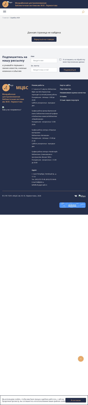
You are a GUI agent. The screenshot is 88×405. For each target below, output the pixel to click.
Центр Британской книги (23, 274)
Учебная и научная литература (23, 297)
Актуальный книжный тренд (22, 340)
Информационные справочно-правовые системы (30, 305)
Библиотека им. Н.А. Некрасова (25, 243)
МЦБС (9, 379)
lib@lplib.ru (40, 182)
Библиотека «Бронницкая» (23, 250)
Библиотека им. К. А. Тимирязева (26, 224)
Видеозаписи (12, 361)
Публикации (12, 374)
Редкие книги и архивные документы (25, 302)
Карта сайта (65, 85)
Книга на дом (16, 335)
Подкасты (11, 363)
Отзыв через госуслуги (69, 100)
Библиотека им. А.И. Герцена (24, 245)
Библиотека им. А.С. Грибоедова (26, 235)
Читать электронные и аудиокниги (24, 338)
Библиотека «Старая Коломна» (28, 240)
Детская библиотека (21, 253)
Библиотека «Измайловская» (24, 237)
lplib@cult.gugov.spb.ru (39, 185)
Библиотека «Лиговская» (23, 232)
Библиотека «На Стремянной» (28, 229)
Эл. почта (35, 66)
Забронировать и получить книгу (24, 333)
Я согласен (76, 400)
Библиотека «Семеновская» (24, 248)
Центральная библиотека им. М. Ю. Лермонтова (35, 221)
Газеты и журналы (18, 299)
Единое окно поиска (19, 284)
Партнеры (11, 389)
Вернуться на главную (44, 39)
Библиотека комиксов (25, 276)
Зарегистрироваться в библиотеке (24, 328)
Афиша (10, 353)
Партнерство (65, 89)
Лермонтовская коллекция (25, 310)
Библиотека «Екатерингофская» (29, 226)
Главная (5, 18)
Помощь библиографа (20, 330)
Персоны (10, 356)
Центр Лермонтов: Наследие (27, 260)
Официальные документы (17, 392)
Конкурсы (11, 348)
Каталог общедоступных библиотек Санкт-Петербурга (32, 287)
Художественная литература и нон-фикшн (27, 294)
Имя (32, 56)
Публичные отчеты (14, 394)
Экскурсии (11, 371)
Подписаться (70, 70)
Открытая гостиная (21, 263)
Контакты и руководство (17, 381)
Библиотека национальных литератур (28, 268)
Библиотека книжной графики (25, 271)
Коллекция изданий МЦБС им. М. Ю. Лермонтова (34, 312)
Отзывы (63, 96)
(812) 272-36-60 (51, 179)
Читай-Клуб (17, 258)
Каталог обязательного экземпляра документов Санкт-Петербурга (37, 289)
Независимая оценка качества (73, 93)
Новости (10, 346)
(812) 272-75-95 (40, 179)
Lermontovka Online (14, 358)
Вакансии (11, 386)
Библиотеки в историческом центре (29, 369)
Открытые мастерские (22, 266)
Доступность (12, 384)
